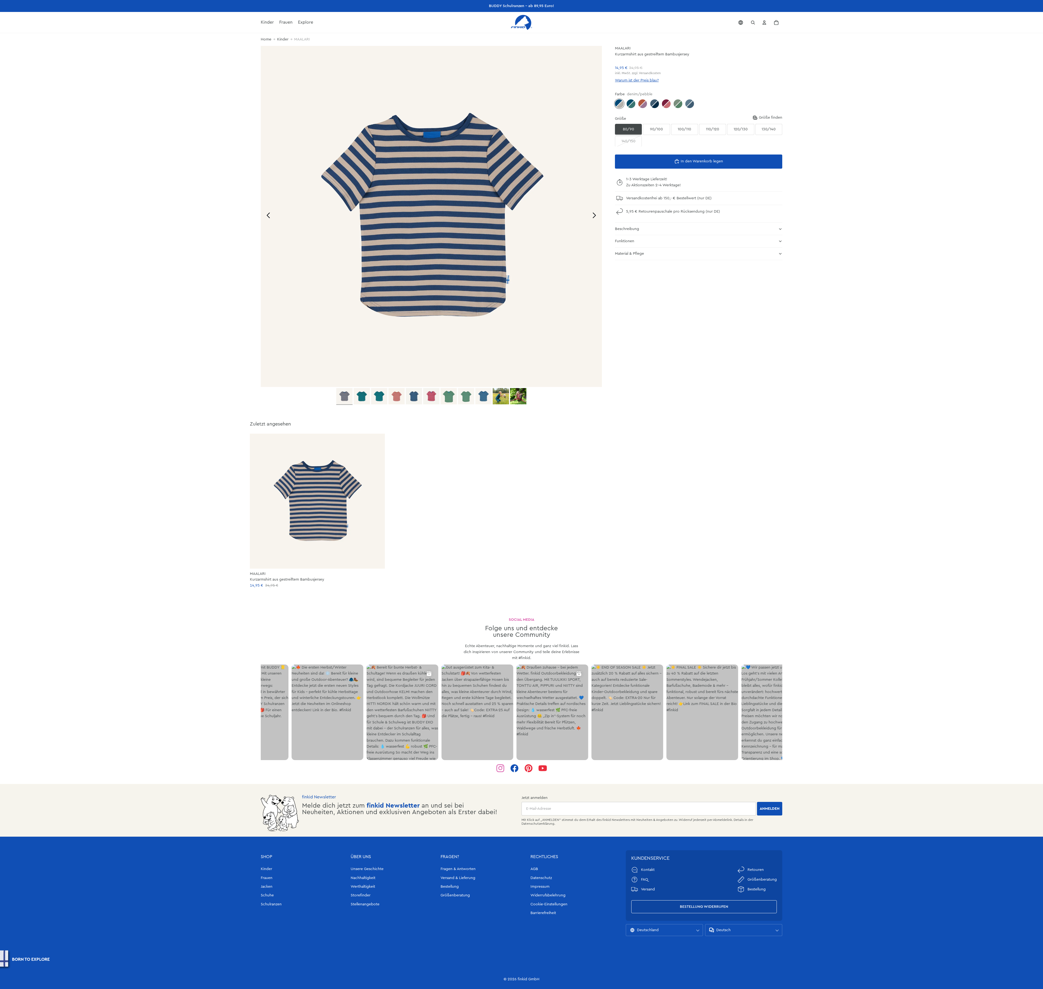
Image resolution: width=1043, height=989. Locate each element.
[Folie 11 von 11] (518, 396)
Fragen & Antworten (458, 869)
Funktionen (624, 241)
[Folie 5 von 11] (414, 396)
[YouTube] (543, 768)
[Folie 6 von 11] (431, 396)
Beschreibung (627, 229)
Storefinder (360, 895)
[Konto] (764, 23)
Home (266, 39)
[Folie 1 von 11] (344, 396)
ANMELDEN (770, 809)
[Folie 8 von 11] (466, 396)
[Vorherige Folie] (267, 216)
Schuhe (267, 895)
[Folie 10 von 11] (501, 396)
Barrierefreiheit (543, 913)
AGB (534, 869)
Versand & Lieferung (458, 878)
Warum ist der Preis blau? (637, 80)
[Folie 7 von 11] (449, 396)
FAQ (644, 879)
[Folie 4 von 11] (396, 396)
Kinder (282, 39)
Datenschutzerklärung (538, 823)
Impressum (539, 887)
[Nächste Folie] (596, 216)
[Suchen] (753, 23)
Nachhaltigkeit (363, 878)
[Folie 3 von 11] (379, 396)
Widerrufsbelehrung (548, 895)
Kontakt (648, 870)
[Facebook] (514, 768)
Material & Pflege (629, 254)
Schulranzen (271, 904)
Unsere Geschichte (367, 869)
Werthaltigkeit (363, 887)
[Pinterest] (528, 768)
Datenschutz (541, 878)
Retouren (755, 870)
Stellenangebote (365, 904)
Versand (648, 889)
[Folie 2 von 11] (362, 396)
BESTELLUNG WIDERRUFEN (704, 907)
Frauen (266, 878)
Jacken (266, 887)
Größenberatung (455, 895)
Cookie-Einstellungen (548, 904)
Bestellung (450, 887)
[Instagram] (500, 768)
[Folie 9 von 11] (483, 396)
